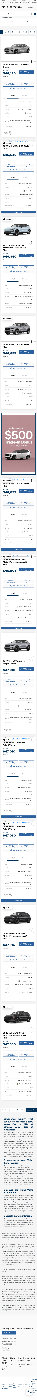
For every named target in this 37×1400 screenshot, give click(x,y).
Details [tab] (12, 95)
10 (34, 32)
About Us (13, 1364)
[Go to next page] (17, 1110)
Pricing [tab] (24, 95)
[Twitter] (8, 1349)
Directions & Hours (22, 1359)
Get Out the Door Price (27, 72)
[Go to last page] (21, 1110)
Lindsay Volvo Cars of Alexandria (5, 1385)
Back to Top (31, 1110)
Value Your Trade (28, 84)
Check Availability (10, 84)
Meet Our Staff (4, 1360)
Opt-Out (29, 1385)
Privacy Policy (11, 1385)
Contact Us (10, 1333)
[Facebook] (4, 1349)
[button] (31, 61)
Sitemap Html (19, 1385)
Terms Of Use (15, 1385)
